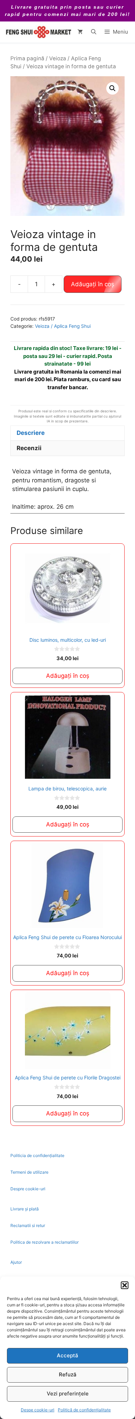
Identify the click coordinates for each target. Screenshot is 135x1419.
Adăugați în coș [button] (67, 675)
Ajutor (16, 1262)
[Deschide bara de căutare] (93, 31)
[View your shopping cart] (80, 31)
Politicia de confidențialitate (37, 1155)
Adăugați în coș (92, 284)
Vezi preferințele (68, 1393)
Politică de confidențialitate (84, 1409)
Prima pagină (27, 58)
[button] (124, 1285)
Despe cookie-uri (37, 1409)
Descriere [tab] (31, 432)
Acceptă (67, 1355)
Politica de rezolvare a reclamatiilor (44, 1242)
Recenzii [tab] (29, 448)
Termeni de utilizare (29, 1172)
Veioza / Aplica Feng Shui (63, 326)
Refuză (67, 1374)
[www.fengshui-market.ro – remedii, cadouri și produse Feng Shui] (38, 31)
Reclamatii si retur (27, 1225)
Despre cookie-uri (27, 1188)
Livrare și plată (24, 1208)
